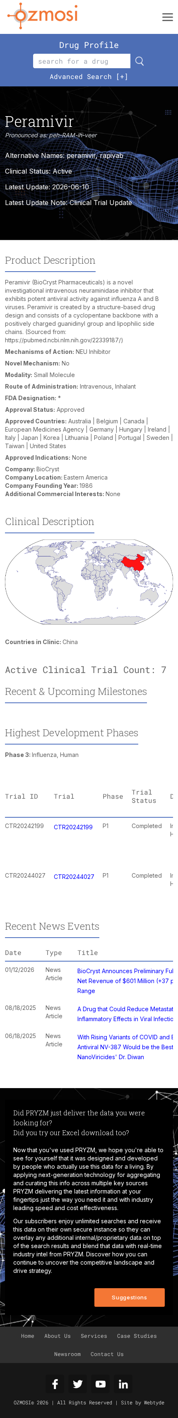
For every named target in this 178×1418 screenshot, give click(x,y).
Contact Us (107, 1354)
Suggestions (129, 1297)
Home (27, 1335)
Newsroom (67, 1354)
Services (94, 1335)
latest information (97, 1191)
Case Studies (137, 1335)
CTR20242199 (73, 827)
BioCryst (47, 469)
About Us (57, 1335)
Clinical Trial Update (101, 202)
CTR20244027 (74, 876)
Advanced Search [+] (89, 76)
